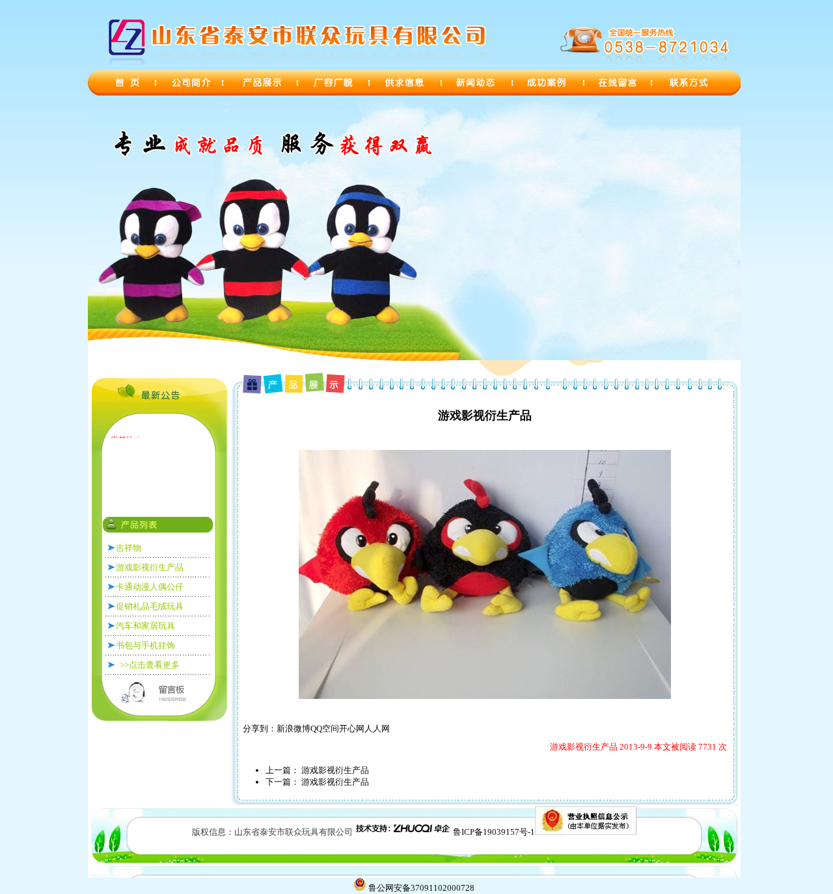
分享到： (260, 728)
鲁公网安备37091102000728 (421, 888)
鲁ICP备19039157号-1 (494, 832)
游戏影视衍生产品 (334, 770)
